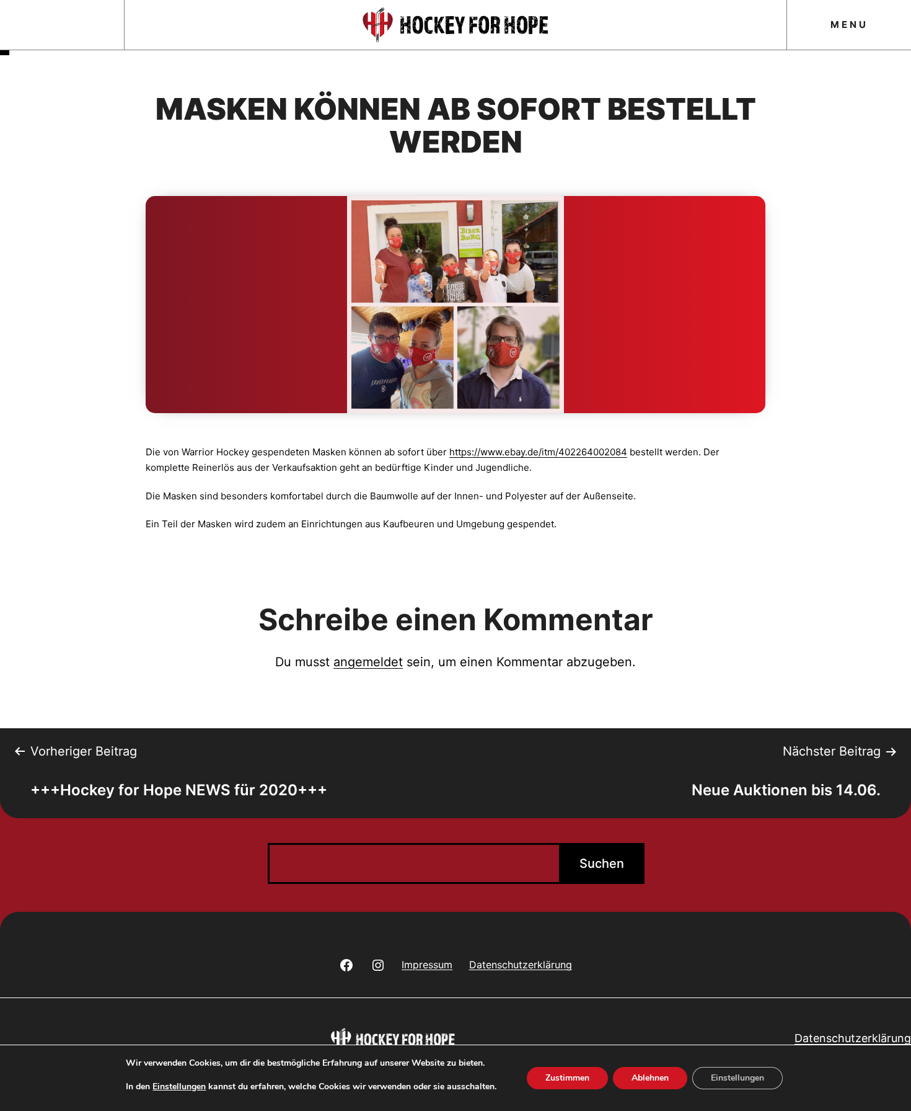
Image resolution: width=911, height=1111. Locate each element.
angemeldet (368, 661)
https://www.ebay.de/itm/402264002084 (538, 452)
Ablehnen (650, 1078)
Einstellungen (179, 1086)
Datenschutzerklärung (852, 1038)
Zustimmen (567, 1078)
